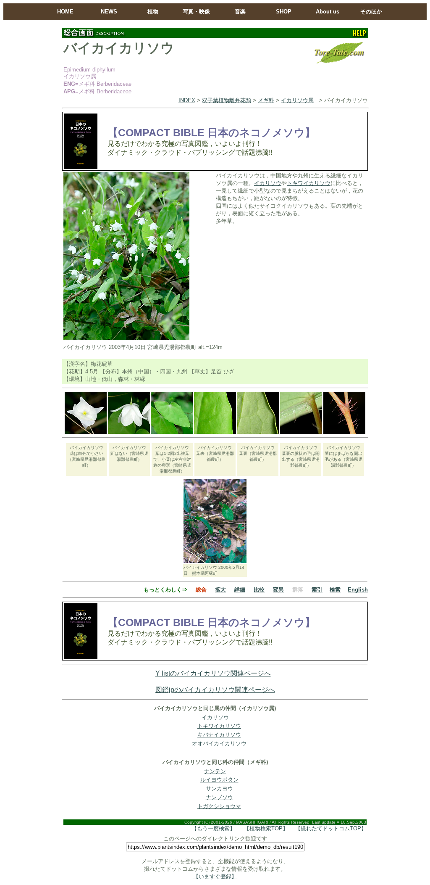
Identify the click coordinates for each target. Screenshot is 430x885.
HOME (65, 11)
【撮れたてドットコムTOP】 (331, 828)
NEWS (109, 11)
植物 (152, 11)
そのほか (371, 11)
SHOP (283, 11)
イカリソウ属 (297, 100)
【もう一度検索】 (213, 828)
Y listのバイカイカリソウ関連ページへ (213, 673)
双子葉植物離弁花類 (226, 100)
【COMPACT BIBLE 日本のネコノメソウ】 (211, 132)
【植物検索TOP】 (265, 828)
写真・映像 (196, 11)
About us (327, 11)
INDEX (186, 100)
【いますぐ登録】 (215, 876)
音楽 (240, 11)
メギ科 (266, 100)
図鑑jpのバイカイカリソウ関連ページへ (215, 689)
